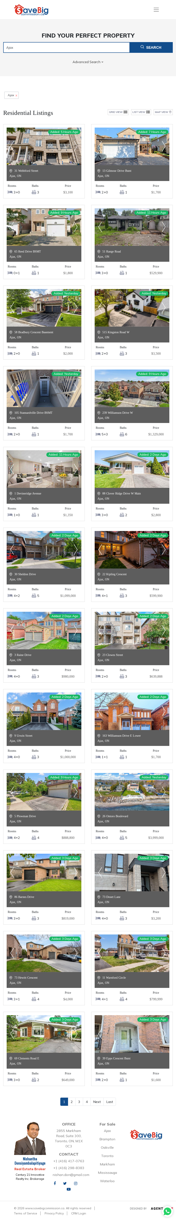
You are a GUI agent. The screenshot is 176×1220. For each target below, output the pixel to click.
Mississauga (107, 1172)
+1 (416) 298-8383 (68, 1168)
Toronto (107, 1156)
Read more (44, 160)
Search (153, 47)
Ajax (107, 1131)
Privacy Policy (54, 1213)
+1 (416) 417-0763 (68, 1161)
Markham (107, 1164)
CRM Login (78, 1213)
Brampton (107, 1139)
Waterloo (107, 1181)
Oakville (107, 1147)
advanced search (87, 62)
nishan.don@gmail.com (71, 1175)
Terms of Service (25, 1213)
